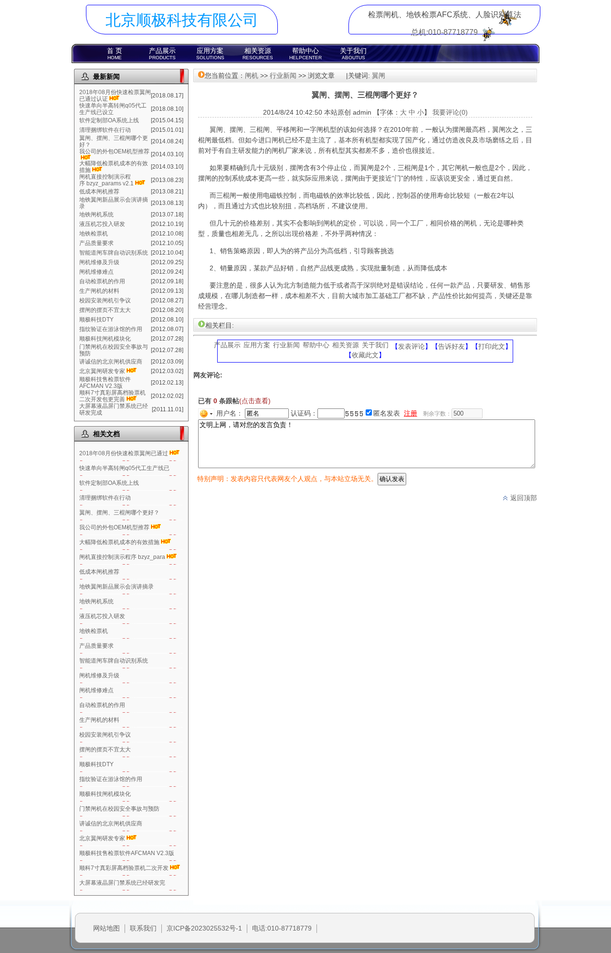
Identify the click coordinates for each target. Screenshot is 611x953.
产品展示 (162, 53)
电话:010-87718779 (282, 928)
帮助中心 (305, 53)
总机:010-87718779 (444, 32)
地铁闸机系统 (96, 214)
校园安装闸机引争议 (105, 300)
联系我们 (143, 928)
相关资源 (257, 53)
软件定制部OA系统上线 (109, 120)
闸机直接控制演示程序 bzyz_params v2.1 (106, 180)
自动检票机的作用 (102, 281)
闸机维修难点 (96, 271)
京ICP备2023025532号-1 (204, 928)
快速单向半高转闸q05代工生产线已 (124, 468)
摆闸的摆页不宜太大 (105, 310)
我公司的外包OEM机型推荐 (114, 151)
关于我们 (353, 53)
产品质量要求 (96, 243)
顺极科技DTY (96, 319)
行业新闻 (283, 75)
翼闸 (378, 75)
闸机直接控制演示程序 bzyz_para (122, 557)
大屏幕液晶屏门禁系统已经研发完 (122, 882)
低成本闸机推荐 (99, 191)
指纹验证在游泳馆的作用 (110, 329)
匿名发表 (386, 413)
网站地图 (106, 928)
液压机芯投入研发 (102, 224)
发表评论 (411, 346)
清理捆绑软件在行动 (105, 130)
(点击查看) (255, 401)
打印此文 (491, 346)
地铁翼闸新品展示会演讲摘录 (116, 586)
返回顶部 (522, 498)
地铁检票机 (93, 233)
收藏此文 (365, 355)
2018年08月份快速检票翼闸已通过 (123, 453)
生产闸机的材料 (99, 291)
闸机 (251, 75)
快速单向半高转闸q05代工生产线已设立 (113, 109)
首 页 (114, 53)
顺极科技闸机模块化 (105, 338)
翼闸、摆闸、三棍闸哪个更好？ (119, 512)
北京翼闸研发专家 (102, 371)
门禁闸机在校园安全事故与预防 (119, 808)
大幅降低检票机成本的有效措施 (119, 542)
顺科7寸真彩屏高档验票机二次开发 (124, 868)
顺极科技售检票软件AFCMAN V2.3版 (105, 382)
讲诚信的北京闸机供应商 (110, 361)
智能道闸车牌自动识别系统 (113, 252)
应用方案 (210, 53)
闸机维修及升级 (99, 262)
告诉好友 (451, 346)
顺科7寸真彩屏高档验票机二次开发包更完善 (112, 396)
